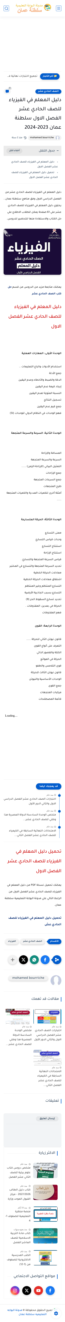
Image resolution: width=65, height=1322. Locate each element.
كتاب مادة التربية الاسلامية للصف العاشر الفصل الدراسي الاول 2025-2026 (19, 1238)
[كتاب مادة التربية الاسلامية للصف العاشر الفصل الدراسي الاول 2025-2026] (45, 1235)
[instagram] (15, 1290)
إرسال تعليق (47, 1118)
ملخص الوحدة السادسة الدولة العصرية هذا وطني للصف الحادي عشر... (30, 817)
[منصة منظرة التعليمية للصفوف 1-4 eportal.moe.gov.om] (45, 1214)
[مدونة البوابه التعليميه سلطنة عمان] (32, 8)
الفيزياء (12, 941)
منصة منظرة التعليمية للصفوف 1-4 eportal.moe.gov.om (18, 1217)
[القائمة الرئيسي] (58, 8)
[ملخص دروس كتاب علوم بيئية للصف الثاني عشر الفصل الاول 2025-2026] (45, 1170)
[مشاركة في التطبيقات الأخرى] (12, 959)
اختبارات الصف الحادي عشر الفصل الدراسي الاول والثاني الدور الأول (30, 801)
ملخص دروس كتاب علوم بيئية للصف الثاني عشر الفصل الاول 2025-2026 (19, 1173)
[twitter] (26, 1290)
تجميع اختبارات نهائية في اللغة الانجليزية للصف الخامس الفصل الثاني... (21, 76)
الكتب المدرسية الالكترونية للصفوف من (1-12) (19, 1260)
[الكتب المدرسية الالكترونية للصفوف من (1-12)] (45, 1257)
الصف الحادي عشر (48, 91)
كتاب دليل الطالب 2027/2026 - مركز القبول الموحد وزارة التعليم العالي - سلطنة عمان (19, 1195)
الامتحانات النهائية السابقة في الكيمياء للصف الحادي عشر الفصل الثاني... (32, 833)
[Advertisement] (32, 46)
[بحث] (6, 8)
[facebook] (50, 1290)
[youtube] (38, 1290)
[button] (45, 959)
